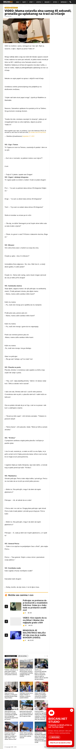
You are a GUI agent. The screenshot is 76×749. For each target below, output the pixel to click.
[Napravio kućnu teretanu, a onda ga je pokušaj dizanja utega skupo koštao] (11, 687)
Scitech (55, 2)
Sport (31, 2)
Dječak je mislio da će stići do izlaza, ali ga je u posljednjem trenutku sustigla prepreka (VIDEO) (26, 673)
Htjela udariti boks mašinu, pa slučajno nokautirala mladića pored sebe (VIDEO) (40, 695)
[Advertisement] (26, 647)
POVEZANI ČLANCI (10, 656)
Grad (17, 2)
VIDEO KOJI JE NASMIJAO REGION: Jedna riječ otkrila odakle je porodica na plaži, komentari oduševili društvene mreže (41, 737)
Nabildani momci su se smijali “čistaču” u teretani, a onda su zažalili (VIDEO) (26, 695)
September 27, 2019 (28, 136)
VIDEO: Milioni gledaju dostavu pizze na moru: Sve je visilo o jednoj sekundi (26, 735)
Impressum (64, 2)
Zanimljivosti (20, 5)
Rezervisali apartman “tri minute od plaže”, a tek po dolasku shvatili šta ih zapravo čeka (26, 714)
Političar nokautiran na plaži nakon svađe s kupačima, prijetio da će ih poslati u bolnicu (11, 672)
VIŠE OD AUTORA (22, 656)
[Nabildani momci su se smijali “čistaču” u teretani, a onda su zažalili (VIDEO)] (26, 687)
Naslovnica (7, 5)
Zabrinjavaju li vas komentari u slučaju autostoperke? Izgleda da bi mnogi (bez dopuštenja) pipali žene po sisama (11, 715)
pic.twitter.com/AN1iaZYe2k (37, 132)
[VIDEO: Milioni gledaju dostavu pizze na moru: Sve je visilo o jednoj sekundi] (26, 727)
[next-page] (47, 656)
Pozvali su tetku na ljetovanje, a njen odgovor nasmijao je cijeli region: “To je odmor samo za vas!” (11, 736)
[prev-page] (45, 656)
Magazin (47, 2)
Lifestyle (38, 2)
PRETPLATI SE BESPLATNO (60, 743)
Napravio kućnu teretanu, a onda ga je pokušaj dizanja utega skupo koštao (11, 695)
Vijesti (24, 2)
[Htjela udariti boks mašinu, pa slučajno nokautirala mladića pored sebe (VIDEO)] (41, 687)
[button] (70, 2)
